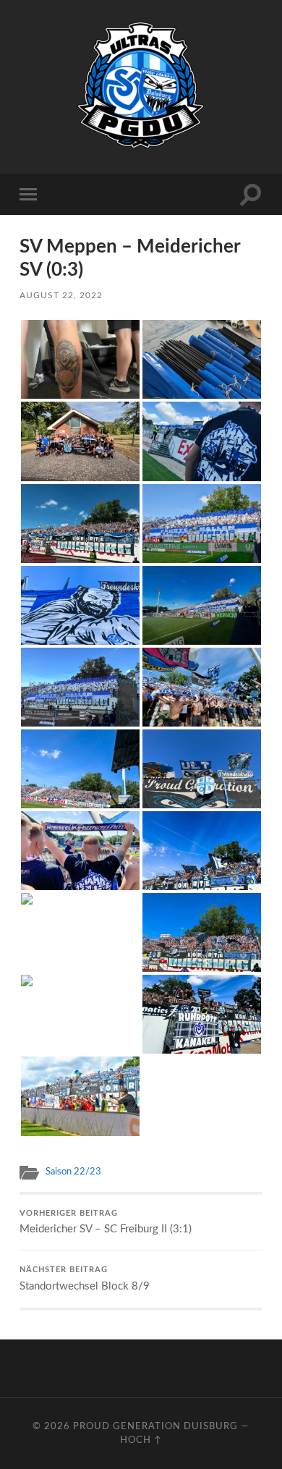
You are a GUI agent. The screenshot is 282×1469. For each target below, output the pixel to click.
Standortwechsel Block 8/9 (86, 1279)
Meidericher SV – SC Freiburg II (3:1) (106, 1222)
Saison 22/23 (73, 1171)
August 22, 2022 (61, 295)
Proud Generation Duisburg (155, 1426)
